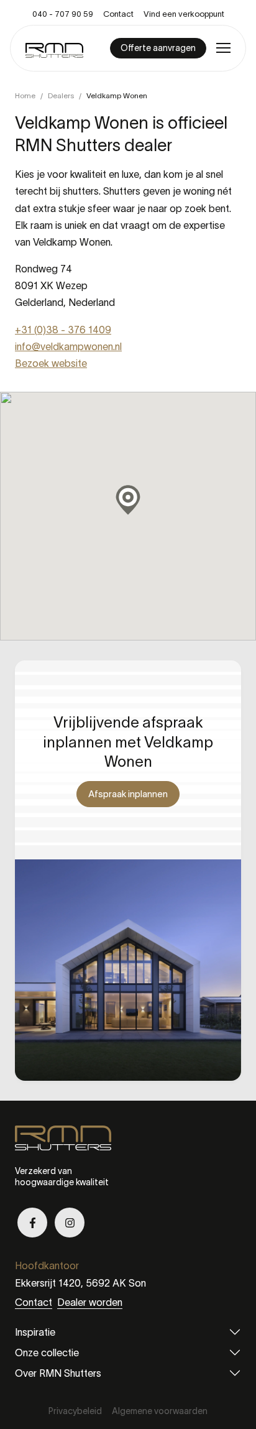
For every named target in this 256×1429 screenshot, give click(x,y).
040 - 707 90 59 (62, 14)
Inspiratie (35, 1332)
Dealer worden (89, 1302)
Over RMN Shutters (58, 1373)
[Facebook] (32, 1222)
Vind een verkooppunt (184, 14)
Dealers (61, 95)
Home (25, 95)
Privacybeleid (75, 1411)
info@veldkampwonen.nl (68, 346)
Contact (118, 14)
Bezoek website (51, 363)
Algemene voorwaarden (160, 1411)
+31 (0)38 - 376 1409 (63, 329)
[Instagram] (70, 1222)
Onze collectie (47, 1352)
